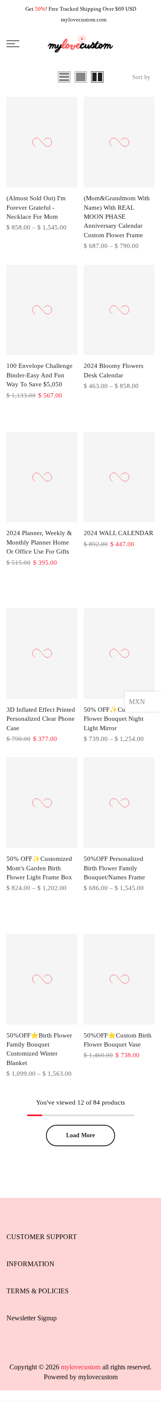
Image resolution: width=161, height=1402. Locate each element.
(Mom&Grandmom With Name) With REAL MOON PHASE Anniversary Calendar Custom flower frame (117, 217)
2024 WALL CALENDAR (118, 533)
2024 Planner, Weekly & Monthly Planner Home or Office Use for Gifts (39, 542)
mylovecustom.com (83, 19)
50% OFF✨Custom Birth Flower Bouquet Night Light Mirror (118, 719)
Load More (80, 1135)
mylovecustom (98, 1377)
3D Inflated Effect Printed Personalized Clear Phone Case (40, 719)
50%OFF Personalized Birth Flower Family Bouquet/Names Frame (114, 868)
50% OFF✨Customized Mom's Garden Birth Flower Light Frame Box (39, 868)
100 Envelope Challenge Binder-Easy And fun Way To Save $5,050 (39, 375)
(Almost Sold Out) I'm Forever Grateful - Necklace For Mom (36, 207)
